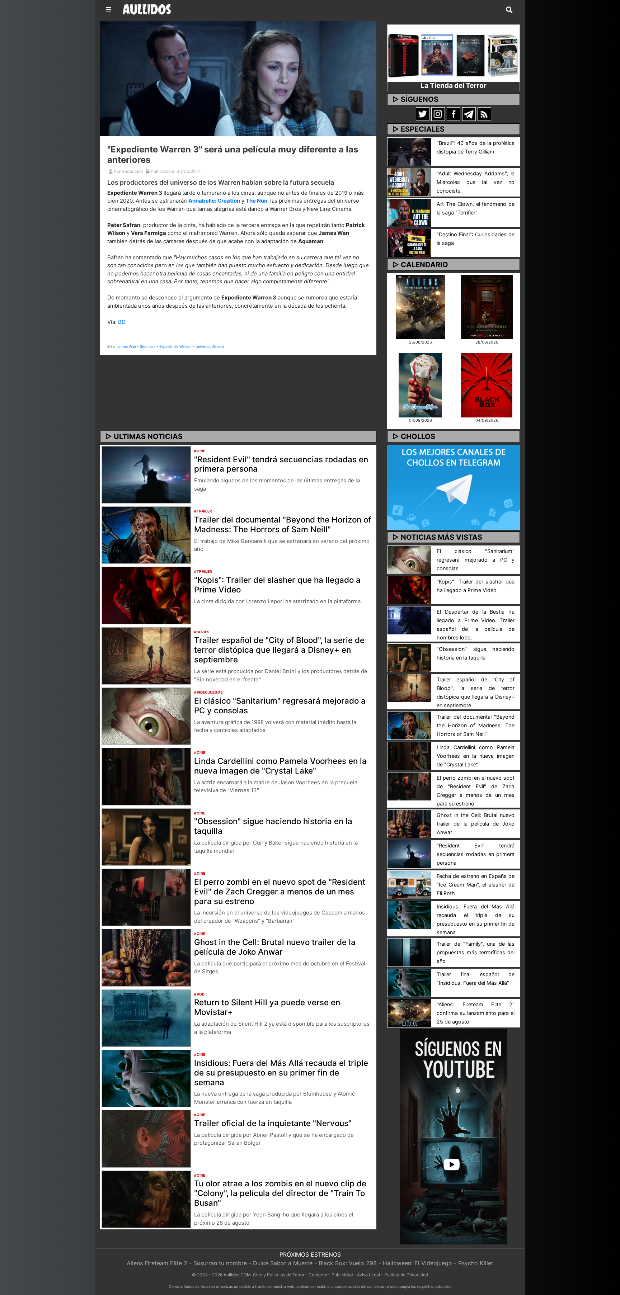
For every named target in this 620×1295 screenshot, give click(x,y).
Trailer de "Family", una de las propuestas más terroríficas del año (476, 952)
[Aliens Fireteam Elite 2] (420, 306)
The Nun (256, 200)
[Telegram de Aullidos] (469, 113)
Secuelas (147, 346)
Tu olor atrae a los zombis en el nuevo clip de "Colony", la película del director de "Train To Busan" (280, 1192)
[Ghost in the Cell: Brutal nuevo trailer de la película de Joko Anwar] (146, 957)
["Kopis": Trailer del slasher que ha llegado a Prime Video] (146, 595)
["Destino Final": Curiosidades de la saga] (409, 242)
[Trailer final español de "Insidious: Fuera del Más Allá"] (409, 982)
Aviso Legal (368, 1274)
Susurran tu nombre (220, 1263)
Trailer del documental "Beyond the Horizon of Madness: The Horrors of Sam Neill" (282, 524)
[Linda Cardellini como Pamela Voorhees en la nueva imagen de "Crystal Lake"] (146, 776)
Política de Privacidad (406, 1274)
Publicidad (342, 1274)
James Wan (126, 346)
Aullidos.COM (237, 1274)
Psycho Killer (475, 1263)
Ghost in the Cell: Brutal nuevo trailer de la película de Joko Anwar (275, 946)
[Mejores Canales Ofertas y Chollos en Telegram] (453, 487)
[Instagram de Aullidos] (438, 113)
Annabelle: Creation (214, 200)
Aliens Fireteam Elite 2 (157, 1263)
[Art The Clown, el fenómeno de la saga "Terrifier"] (409, 212)
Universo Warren (210, 346)
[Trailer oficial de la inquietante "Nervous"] (146, 1138)
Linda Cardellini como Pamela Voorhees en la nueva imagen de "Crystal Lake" (280, 765)
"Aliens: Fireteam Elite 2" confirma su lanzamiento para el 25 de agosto (476, 1013)
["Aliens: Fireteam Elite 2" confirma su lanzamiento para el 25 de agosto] (409, 1012)
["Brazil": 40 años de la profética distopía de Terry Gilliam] (409, 151)
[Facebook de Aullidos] (453, 113)
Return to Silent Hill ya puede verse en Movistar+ (267, 1007)
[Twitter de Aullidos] (422, 113)
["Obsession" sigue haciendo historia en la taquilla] (146, 836)
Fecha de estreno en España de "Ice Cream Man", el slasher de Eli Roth (476, 884)
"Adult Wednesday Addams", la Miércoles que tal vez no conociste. (476, 182)
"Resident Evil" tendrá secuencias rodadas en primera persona (281, 464)
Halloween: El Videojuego (417, 1263)
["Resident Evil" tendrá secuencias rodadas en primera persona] (146, 474)
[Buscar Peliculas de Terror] (509, 10)
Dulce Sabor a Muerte (283, 1263)
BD (121, 321)
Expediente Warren (175, 346)
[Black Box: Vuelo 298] (486, 384)
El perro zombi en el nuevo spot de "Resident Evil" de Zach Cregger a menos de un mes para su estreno (279, 891)
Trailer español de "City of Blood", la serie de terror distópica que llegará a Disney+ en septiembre (279, 649)
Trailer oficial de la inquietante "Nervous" (273, 1123)
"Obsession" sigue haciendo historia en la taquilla (273, 826)
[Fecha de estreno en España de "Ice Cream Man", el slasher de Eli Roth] (409, 884)
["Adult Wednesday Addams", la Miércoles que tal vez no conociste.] (409, 181)
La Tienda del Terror (454, 85)
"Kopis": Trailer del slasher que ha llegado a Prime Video (277, 584)
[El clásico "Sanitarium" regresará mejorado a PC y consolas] (146, 715)
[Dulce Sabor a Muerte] (420, 384)
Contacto (318, 1274)
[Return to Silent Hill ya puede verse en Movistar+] (146, 1017)
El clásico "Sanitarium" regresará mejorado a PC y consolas (280, 705)
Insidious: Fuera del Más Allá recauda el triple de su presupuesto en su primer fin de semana (281, 1072)
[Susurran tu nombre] (487, 306)
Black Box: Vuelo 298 (348, 1263)
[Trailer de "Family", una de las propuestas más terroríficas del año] (409, 951)
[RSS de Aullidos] (484, 113)
